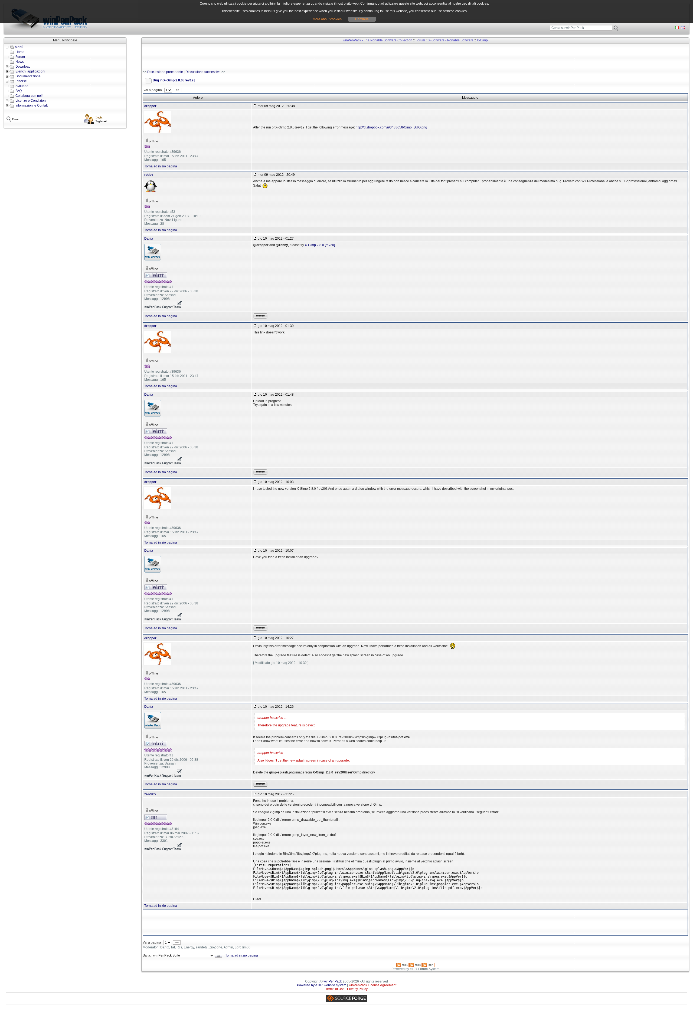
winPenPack (332, 981)
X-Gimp (482, 40)
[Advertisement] (241, 57)
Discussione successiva (203, 72)
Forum (20, 57)
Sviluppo (21, 86)
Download (23, 66)
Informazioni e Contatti (31, 105)
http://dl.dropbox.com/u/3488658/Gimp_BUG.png (391, 127)
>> (177, 90)
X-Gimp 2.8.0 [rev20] (320, 245)
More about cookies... (328, 19)
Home (19, 52)
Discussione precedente (165, 72)
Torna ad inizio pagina (160, 166)
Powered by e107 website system (321, 985)
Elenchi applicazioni (30, 71)
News (19, 62)
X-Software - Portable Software (450, 40)
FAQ (18, 91)
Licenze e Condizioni (31, 100)
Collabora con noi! (29, 96)
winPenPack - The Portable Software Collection (377, 40)
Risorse (21, 81)
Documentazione (28, 76)
